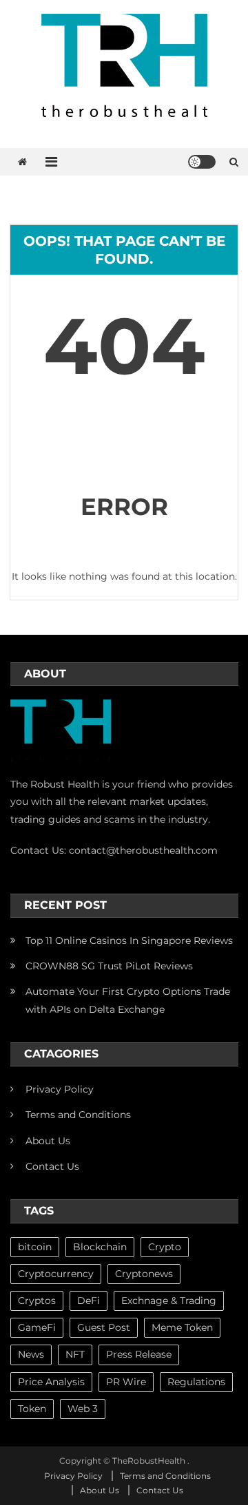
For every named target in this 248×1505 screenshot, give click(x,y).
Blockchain (100, 1247)
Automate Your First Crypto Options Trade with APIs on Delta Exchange (127, 1000)
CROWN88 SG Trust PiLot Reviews (109, 966)
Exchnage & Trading (168, 1300)
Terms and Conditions (78, 1114)
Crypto (164, 1247)
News (31, 1354)
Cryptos (37, 1300)
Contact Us (52, 1166)
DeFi (88, 1300)
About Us (47, 1141)
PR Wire (126, 1382)
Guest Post (103, 1327)
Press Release (139, 1354)
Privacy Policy (59, 1089)
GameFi (37, 1327)
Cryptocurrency (56, 1273)
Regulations (196, 1382)
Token (32, 1408)
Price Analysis (51, 1382)
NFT (75, 1354)
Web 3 (83, 1408)
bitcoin (35, 1247)
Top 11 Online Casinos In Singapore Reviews (129, 940)
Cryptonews (144, 1273)
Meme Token (182, 1327)
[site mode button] (202, 162)
